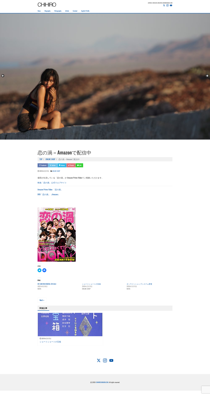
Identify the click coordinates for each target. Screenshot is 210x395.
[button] (57, 234)
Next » (42, 300)
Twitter (53, 165)
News (39, 11)
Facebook (43, 165)
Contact (75, 11)
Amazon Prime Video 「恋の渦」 (50, 189)
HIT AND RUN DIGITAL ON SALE (47, 284)
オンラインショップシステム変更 (139, 284)
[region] (105, 76)
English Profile (85, 11)
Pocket (72, 165)
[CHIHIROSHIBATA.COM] (50, 4)
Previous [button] (3, 76)
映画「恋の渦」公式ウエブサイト (52, 182)
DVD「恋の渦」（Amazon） (49, 194)
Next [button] (207, 76)
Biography (47, 11)
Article (67, 11)
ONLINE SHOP (56, 171)
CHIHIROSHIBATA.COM (102, 382)
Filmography (57, 11)
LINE (80, 165)
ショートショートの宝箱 (91, 284)
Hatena (63, 165)
